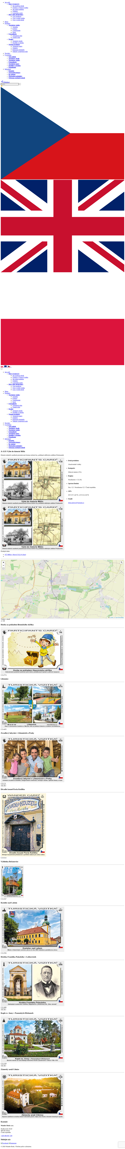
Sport (14, 32)
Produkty (7, 23)
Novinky (7, 53)
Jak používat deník (18, 6)
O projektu (8, 55)
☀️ (2, 86)
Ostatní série (16, 37)
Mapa (6, 22)
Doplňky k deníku (18, 43)
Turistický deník (17, 41)
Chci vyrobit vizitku (18, 18)
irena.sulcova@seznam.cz (76, 503)
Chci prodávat (16, 16)
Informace (8, 69)
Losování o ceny (17, 13)
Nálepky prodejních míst (20, 51)
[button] (3, 562)
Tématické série (17, 36)
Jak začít (7, 2)
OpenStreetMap (119, 617)
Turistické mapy (17, 46)
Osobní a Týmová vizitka (20, 7)
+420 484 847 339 (6, 1136)
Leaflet (111, 617)
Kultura (14, 29)
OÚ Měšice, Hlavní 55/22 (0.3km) (15, 554)
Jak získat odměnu (18, 9)
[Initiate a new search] (121, 562)
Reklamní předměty (18, 50)
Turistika (15, 27)
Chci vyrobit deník (18, 20)
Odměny (15, 11)
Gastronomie (16, 30)
